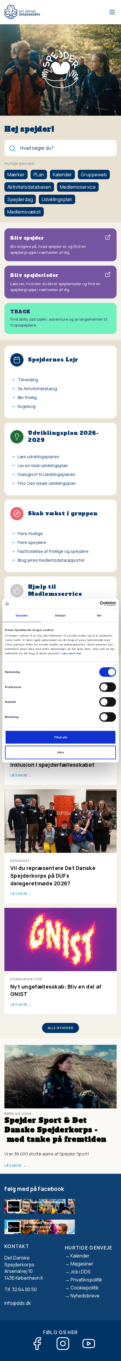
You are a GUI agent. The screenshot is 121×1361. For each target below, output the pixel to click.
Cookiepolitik (84, 1287)
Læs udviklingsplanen (38, 456)
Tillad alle (60, 737)
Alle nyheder (60, 1028)
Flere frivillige (30, 533)
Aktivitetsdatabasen (29, 187)
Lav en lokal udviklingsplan (43, 465)
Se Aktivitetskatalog (37, 388)
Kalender (62, 174)
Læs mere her (72, 653)
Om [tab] (99, 615)
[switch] (107, 687)
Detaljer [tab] (60, 615)
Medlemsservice (78, 187)
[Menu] (111, 12)
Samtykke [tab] (22, 615)
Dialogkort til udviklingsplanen (46, 474)
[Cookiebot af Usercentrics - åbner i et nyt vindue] (90, 603)
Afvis (60, 752)
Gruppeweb (94, 174)
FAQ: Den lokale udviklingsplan (47, 483)
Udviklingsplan (57, 199)
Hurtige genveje (88, 1247)
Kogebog (27, 406)
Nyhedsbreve (85, 1295)
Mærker (16, 174)
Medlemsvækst (24, 212)
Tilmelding (28, 379)
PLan (38, 174)
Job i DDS (80, 1271)
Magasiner (81, 1263)
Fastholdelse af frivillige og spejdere (53, 551)
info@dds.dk (17, 1303)
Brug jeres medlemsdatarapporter (51, 560)
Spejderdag (20, 199)
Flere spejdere (32, 542)
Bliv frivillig (27, 397)
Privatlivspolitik (86, 1279)
